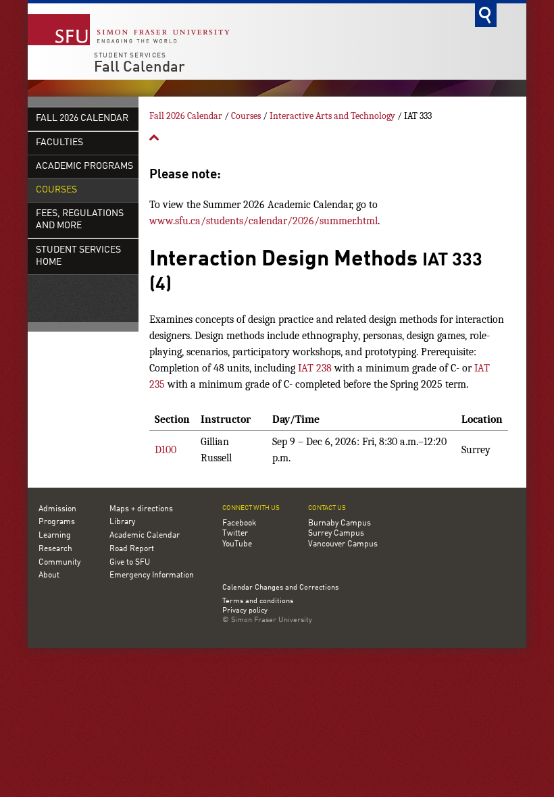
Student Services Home (78, 256)
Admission (57, 509)
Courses (56, 190)
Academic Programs (84, 166)
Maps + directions (141, 509)
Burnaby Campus (339, 523)
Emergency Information (151, 575)
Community (59, 563)
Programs (57, 522)
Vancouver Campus (343, 544)
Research (55, 549)
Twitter (235, 534)
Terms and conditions (257, 601)
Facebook (239, 523)
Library (122, 522)
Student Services (130, 55)
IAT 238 (315, 368)
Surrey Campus (336, 534)
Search (486, 15)
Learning (55, 536)
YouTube (237, 544)
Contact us (327, 508)
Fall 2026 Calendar (82, 118)
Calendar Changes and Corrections (280, 588)
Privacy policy (245, 611)
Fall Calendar (139, 67)
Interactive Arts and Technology (332, 116)
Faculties (59, 142)
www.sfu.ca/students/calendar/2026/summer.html (263, 221)
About (49, 575)
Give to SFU (129, 563)
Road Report (131, 549)
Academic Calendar (144, 536)
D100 (165, 450)
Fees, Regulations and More (80, 219)
